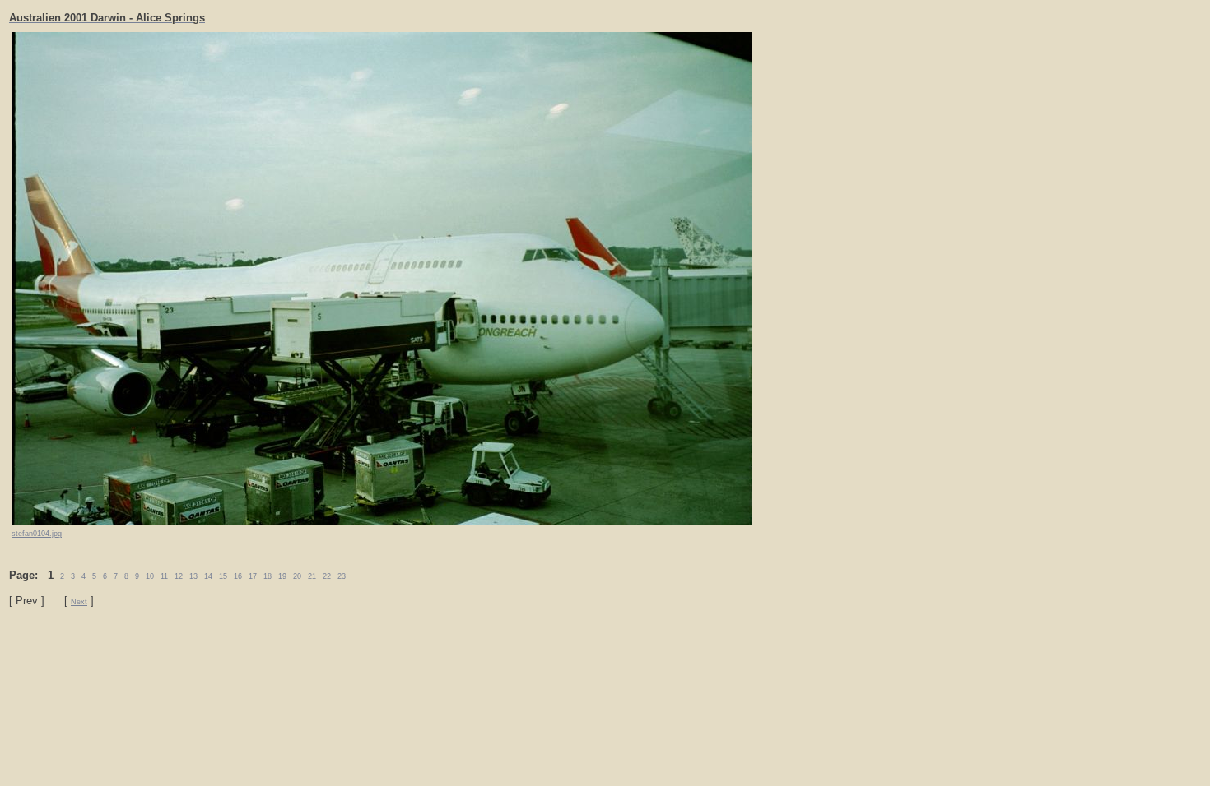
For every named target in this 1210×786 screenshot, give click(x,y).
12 (179, 576)
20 (297, 576)
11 (164, 576)
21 (312, 576)
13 (193, 576)
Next (79, 602)
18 (267, 576)
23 (341, 576)
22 (327, 576)
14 (208, 576)
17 (253, 576)
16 (238, 576)
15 (223, 576)
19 (282, 576)
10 (150, 576)
